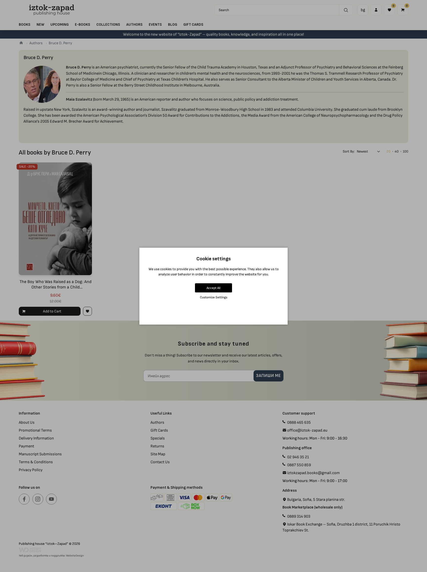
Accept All (213, 288)
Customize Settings (213, 297)
